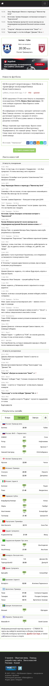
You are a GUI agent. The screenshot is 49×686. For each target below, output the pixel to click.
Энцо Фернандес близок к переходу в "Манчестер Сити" (22, 185)
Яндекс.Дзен (9, 680)
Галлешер (4, 516)
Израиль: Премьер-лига (14, 617)
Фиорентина (43, 490)
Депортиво (44, 476)
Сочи (46, 437)
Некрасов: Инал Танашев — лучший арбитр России (20, 279)
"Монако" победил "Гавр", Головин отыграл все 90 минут (22, 379)
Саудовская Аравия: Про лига (17, 540)
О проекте (9, 658)
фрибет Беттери (33, 634)
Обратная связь (21, 658)
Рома (3, 490)
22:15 (25, 525)
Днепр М (45, 562)
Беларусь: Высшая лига (14, 555)
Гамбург (45, 506)
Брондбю (4, 573)
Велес (3, 447)
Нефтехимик (43, 441)
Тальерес (4, 596)
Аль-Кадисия (43, 545)
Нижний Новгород (7, 452)
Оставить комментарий (24, 150)
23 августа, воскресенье (12, 351)
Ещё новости (6, 405)
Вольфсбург (43, 511)
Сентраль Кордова (41, 593)
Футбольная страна (24, 673)
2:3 (24, 437)
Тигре (3, 593)
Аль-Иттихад (5, 549)
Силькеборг (43, 573)
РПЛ (29, 93)
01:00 (24, 593)
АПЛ (7, 183)
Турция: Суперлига (12, 531)
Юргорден (44, 610)
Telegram (19, 680)
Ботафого (4, 583)
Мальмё (4, 610)
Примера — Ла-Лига (12, 203)
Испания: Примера (12, 468)
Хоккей (17, 663)
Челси (45, 462)
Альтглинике (5, 511)
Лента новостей (11, 157)
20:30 (25, 428)
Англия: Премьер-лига (14, 459)
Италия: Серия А (12, 481)
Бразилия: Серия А (12, 580)
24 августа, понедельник (12, 163)
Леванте (45, 472)
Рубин (28, 40)
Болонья (4, 486)
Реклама (8, 663)
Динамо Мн (43, 559)
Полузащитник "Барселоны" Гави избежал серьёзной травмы (24, 238)
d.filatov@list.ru (27, 678)
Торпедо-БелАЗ (6, 562)
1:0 (24, 559)
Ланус (3, 600)
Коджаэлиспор (6, 535)
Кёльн (45, 501)
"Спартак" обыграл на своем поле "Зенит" (23, 29)
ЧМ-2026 (8, 340)
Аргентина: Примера (13, 589)
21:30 (25, 535)
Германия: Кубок (12, 496)
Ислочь (4, 559)
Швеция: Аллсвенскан (14, 606)
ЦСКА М (36, 93)
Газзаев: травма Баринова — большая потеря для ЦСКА (22, 199)
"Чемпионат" (16, 143)
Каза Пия (44, 525)
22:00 (25, 462)
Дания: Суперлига (12, 568)
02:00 (24, 583)
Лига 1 (8, 332)
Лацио (45, 486)
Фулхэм (4, 462)
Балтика (21, 40)
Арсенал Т (44, 447)
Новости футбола (12, 77)
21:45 (24, 490)
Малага (4, 476)
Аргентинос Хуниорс (40, 600)
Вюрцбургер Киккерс (8, 501)
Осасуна (4, 472)
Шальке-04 (44, 516)
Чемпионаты (10, 316)
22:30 (24, 476)
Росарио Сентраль (41, 596)
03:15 (24, 596)
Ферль (3, 506)
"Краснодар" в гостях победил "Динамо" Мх (24, 32)
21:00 (24, 549)
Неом (3, 545)
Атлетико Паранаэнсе (40, 583)
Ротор (3, 441)
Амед (46, 535)
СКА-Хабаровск (42, 452)
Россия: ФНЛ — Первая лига (16, 433)
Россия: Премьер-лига (24, 52)
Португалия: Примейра (14, 521)
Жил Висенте (6, 525)
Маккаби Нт (5, 622)
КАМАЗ (4, 437)
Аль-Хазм (44, 549)
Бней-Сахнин (43, 622)
